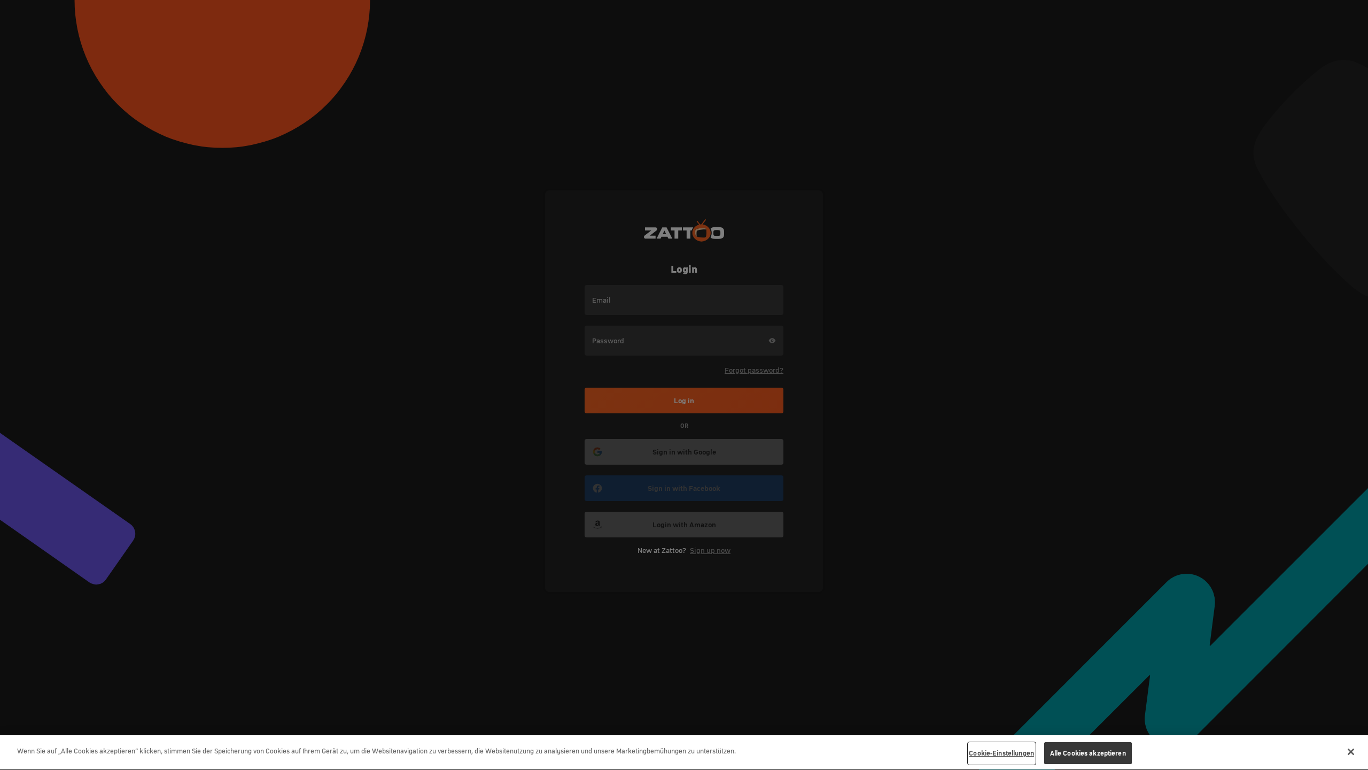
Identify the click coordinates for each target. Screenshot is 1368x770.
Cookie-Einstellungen (1001, 753)
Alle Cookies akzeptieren (1088, 753)
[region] (684, 752)
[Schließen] (1351, 752)
